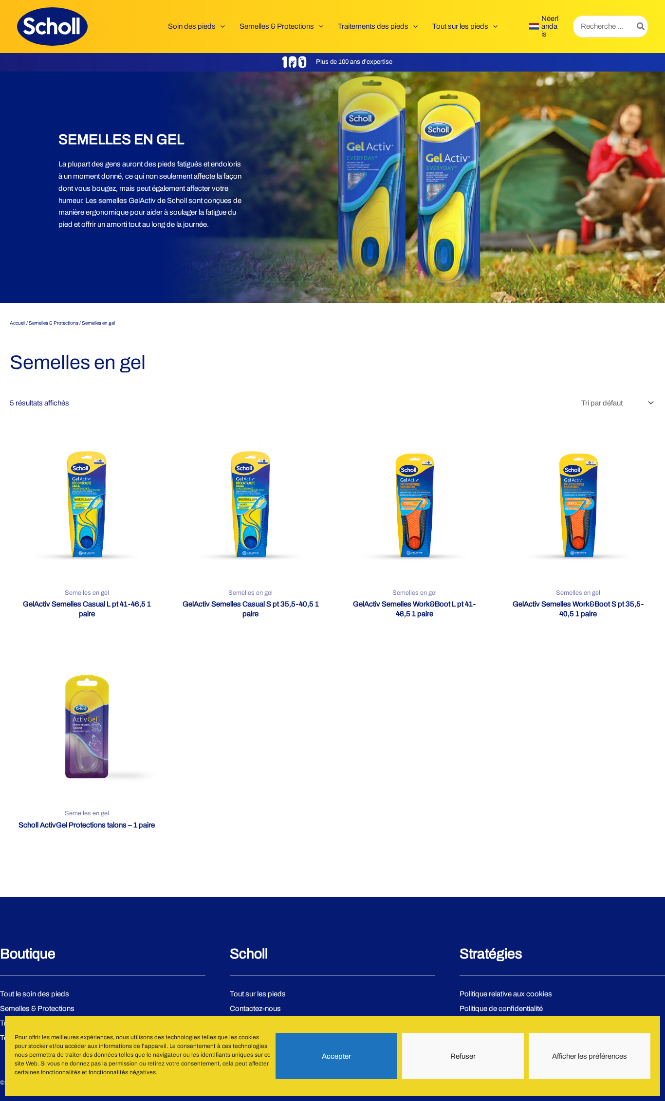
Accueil (17, 323)
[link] (543, 26)
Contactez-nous (255, 1008)
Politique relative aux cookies (506, 994)
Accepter (336, 1056)
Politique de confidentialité (501, 1008)
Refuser (463, 1056)
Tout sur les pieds (258, 994)
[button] (220, 26)
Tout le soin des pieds (34, 994)
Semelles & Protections (53, 323)
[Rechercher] (641, 26)
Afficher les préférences (589, 1056)
